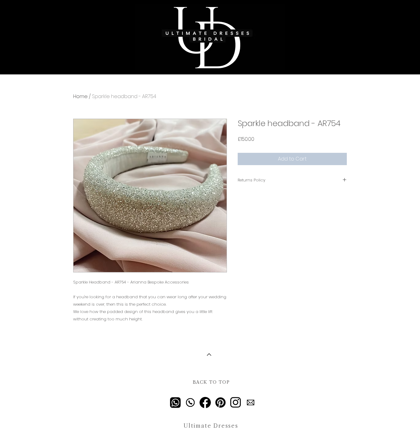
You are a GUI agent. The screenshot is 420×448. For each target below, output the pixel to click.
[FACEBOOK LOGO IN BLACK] (205, 402)
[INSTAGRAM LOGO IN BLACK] (235, 402)
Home (80, 96)
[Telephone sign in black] (190, 402)
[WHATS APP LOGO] (175, 402)
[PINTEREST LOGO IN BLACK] (220, 402)
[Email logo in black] (250, 402)
